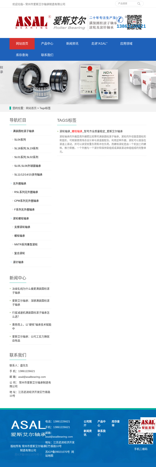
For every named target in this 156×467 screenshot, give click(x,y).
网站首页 (22, 43)
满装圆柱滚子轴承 (23, 131)
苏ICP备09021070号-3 (28, 454)
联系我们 (47, 55)
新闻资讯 (72, 43)
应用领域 (126, 43)
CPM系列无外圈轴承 (26, 200)
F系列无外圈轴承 (24, 209)
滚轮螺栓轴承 (21, 218)
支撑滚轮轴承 (22, 226)
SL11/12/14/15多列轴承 (28, 174)
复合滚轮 (19, 253)
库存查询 (22, 55)
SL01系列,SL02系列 (26, 157)
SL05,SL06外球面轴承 (27, 165)
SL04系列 (20, 139)
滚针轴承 (18, 262)
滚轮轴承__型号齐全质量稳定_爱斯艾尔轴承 (91, 131)
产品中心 (47, 43)
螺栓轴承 (19, 235)
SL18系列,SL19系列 (26, 148)
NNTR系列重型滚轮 (26, 244)
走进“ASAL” (99, 43)
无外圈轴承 (19, 183)
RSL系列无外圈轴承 (26, 192)
